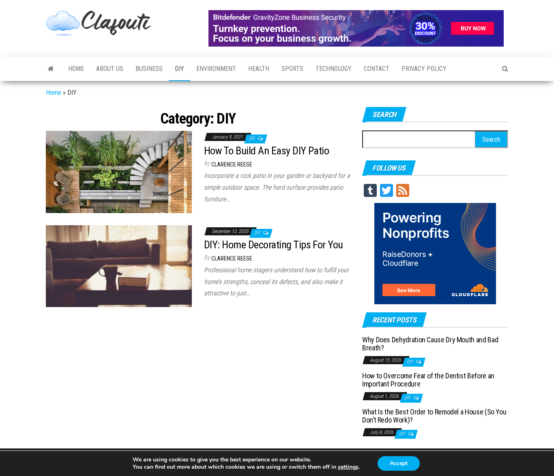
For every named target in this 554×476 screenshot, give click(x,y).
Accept (399, 463)
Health (258, 69)
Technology (334, 69)
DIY (179, 69)
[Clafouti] (51, 69)
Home (76, 69)
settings (348, 467)
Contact (376, 69)
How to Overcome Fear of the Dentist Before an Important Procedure (428, 379)
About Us (109, 69)
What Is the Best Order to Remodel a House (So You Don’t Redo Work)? (434, 416)
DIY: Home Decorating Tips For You (273, 245)
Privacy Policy (424, 69)
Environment (216, 69)
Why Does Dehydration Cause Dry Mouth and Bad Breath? (430, 343)
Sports (292, 69)
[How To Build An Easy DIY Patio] (119, 171)
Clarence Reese (231, 164)
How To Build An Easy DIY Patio (266, 151)
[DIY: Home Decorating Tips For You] (119, 265)
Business (149, 69)
